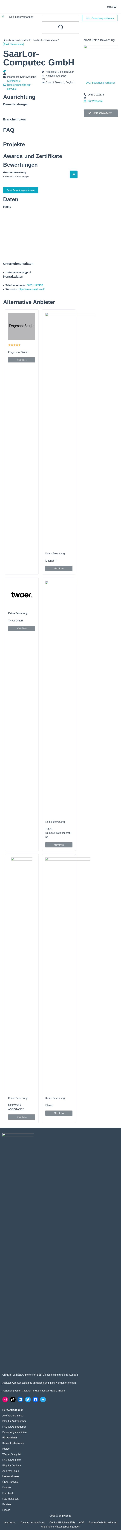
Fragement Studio (18, 352)
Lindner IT (51, 560)
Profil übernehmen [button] (13, 44)
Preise (6, 1448)
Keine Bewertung (55, 553)
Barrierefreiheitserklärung (103, 1522)
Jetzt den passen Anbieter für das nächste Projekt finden (33, 1390)
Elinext (49, 1105)
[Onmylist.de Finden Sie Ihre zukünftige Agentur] (15, 6)
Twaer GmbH (15, 620)
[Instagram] (5, 1399)
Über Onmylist (10, 1482)
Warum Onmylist (11, 1454)
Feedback (8, 1493)
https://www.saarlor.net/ (31, 289)
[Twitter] (28, 1399)
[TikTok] (13, 1399)
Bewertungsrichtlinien (14, 1432)
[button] (21, 359)
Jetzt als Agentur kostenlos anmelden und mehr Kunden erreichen (39, 1382)
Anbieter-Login (10, 1471)
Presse (6, 1510)
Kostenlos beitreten (13, 1443)
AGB (81, 1522)
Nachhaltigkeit (10, 1498)
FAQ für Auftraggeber (14, 1426)
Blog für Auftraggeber (14, 1421)
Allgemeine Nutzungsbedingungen (60, 1526)
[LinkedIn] (20, 1399)
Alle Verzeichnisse (12, 1415)
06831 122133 (35, 285)
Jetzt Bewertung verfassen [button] (100, 18)
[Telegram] (43, 1399)
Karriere (6, 1504)
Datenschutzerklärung (32, 1522)
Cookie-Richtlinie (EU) (62, 1522)
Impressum (10, 1522)
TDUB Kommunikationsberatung (58, 833)
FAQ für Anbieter (11, 1460)
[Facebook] (35, 1399)
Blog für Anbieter (11, 1465)
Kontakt (6, 1487)
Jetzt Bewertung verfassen (100, 82)
